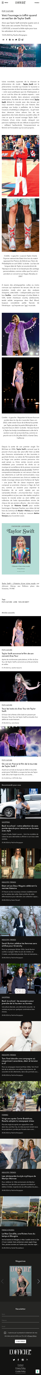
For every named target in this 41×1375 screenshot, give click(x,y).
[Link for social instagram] (23, 1360)
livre (15, 602)
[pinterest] (9, 40)
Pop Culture (8, 11)
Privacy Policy (32, 1336)
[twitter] (16, 40)
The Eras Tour (26, 26)
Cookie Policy (20, 1371)
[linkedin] (13, 40)
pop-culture (7, 602)
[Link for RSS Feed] (27, 1360)
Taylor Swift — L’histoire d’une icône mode (19, 583)
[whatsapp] (19, 40)
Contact (20, 1365)
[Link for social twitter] (14, 1360)
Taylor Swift (14, 23)
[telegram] (22, 40)
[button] (38, 1281)
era (26, 305)
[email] (3, 40)
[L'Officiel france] (20, 2)
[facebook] (6, 40)
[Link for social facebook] (18, 1360)
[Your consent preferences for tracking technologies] (37, 1371)
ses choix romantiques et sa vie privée (17, 470)
